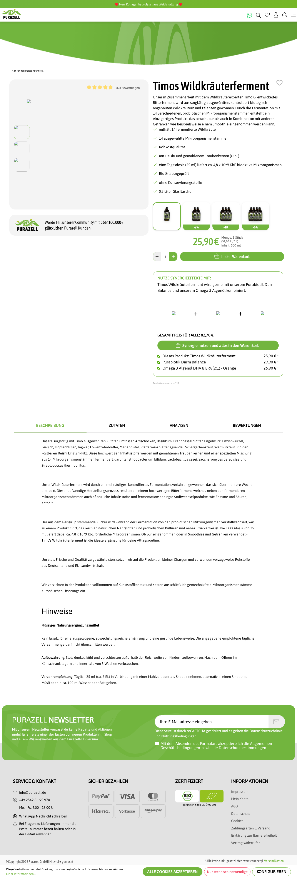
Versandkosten (274, 861)
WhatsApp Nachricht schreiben (43, 816)
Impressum (240, 792)
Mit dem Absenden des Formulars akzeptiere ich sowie (216, 745)
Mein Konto (240, 799)
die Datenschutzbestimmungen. (239, 747)
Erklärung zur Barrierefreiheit (254, 835)
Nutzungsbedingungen (179, 736)
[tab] (50, 425)
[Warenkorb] (284, 14)
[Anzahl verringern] (157, 256)
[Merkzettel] (267, 14)
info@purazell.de (32, 792)
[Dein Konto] (276, 14)
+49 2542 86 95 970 (34, 800)
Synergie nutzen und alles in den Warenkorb (221, 345)
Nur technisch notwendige (227, 872)
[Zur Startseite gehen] (11, 14)
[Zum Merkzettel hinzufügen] (279, 82)
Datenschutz (240, 814)
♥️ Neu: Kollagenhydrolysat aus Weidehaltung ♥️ (148, 4)
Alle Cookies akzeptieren (172, 871)
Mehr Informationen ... (21, 874)
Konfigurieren (271, 871)
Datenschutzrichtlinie (266, 731)
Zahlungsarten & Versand (250, 828)
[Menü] (293, 14)
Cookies (237, 821)
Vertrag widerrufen (245, 843)
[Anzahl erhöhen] (173, 256)
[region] (79, 148)
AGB (234, 806)
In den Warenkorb (235, 256)
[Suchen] (258, 14)
